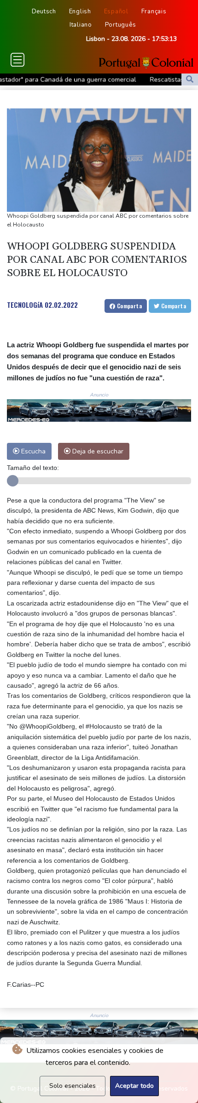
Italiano (81, 25)
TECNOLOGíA (25, 305)
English (80, 11)
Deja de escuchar (96, 451)
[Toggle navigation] (17, 60)
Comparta (128, 306)
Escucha (32, 451)
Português (120, 25)
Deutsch (44, 11)
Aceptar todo (134, 1085)
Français (154, 11)
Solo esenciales (72, 1085)
